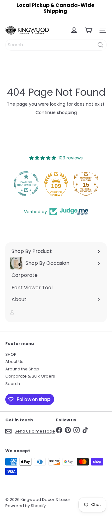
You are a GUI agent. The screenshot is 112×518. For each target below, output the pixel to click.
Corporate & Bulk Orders (30, 376)
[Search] (100, 45)
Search (12, 384)
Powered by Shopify (25, 506)
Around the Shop (22, 369)
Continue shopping (56, 112)
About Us (14, 361)
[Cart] (88, 30)
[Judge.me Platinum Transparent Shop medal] (26, 183)
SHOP (10, 354)
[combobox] (56, 45)
